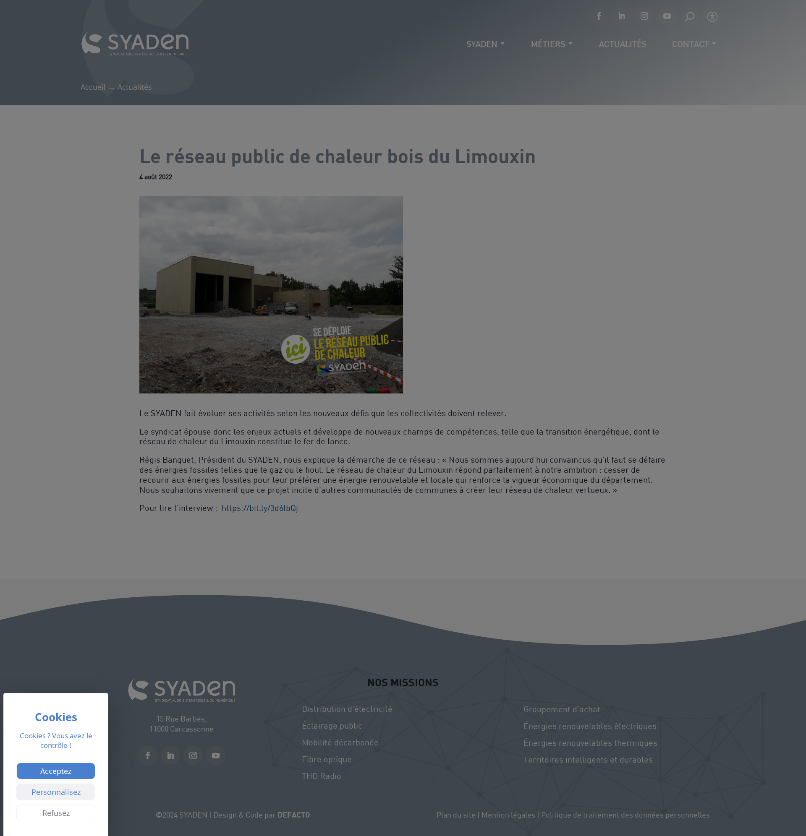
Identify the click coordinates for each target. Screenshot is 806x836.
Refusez (56, 813)
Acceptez (55, 771)
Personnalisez (56, 792)
